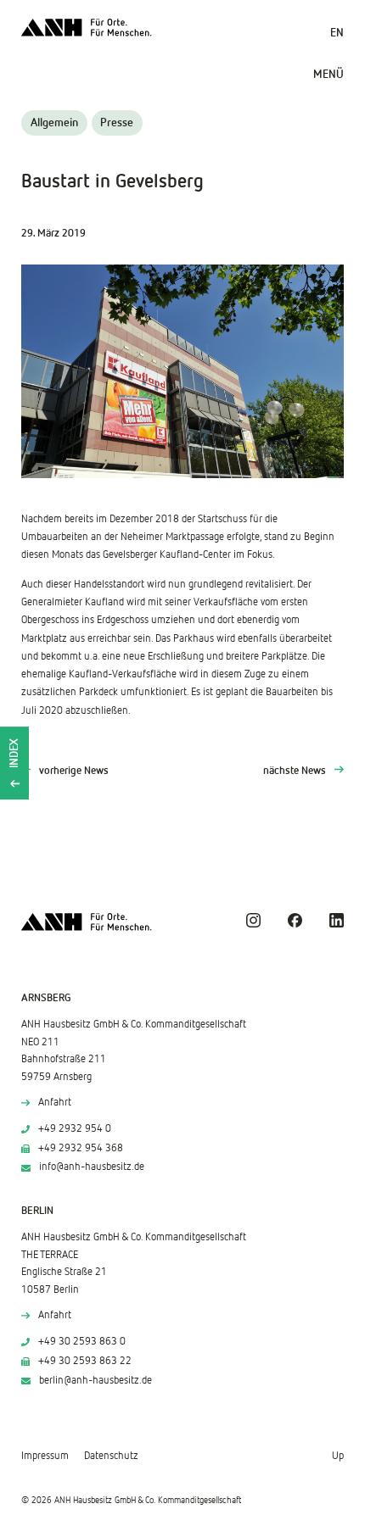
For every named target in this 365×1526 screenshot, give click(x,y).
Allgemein (54, 123)
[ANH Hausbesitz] (86, 27)
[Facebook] (295, 920)
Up (338, 1456)
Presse (116, 123)
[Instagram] (253, 920)
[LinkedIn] (336, 920)
